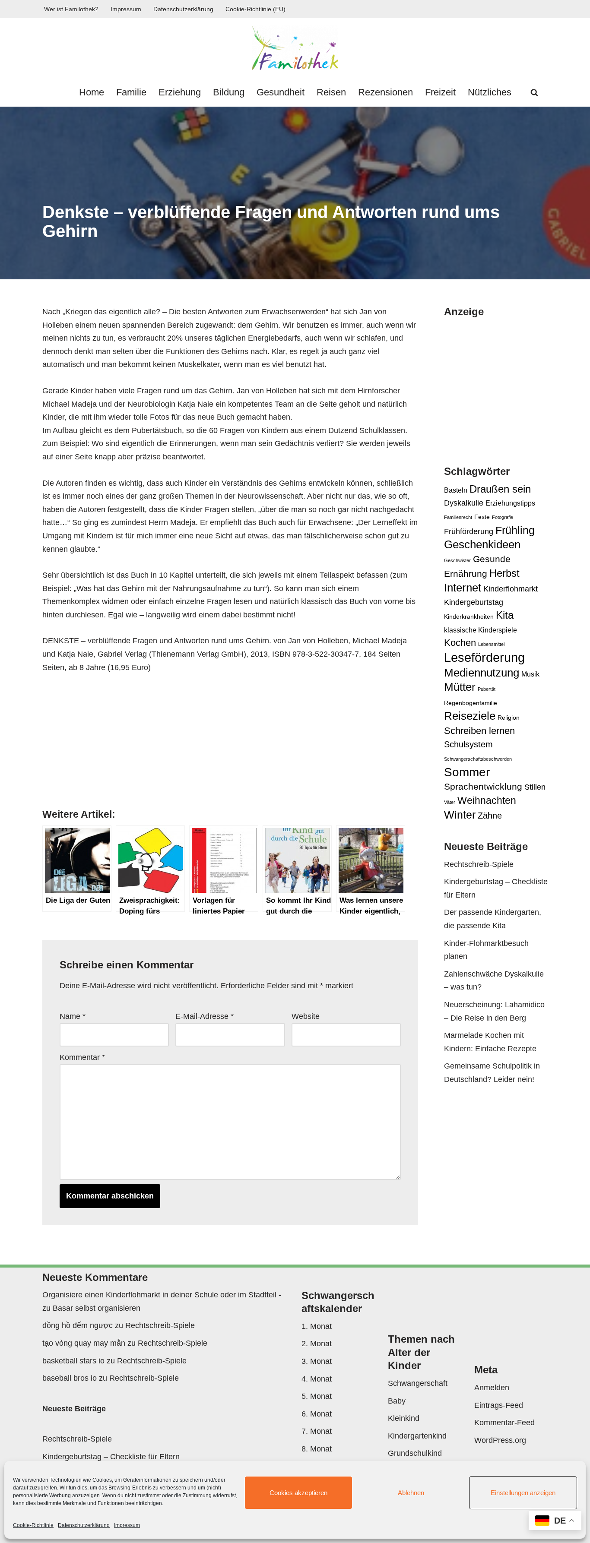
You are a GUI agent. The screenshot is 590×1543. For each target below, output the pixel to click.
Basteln (455, 490)
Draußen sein (500, 489)
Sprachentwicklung (483, 786)
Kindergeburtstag (473, 602)
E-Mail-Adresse (204, 1016)
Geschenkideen (482, 544)
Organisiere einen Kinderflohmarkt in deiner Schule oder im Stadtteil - (161, 1294)
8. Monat (316, 1449)
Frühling (515, 530)
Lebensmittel (491, 644)
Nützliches (489, 92)
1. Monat (316, 1326)
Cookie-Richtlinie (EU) (255, 9)
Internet (462, 587)
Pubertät (486, 689)
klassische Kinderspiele (480, 630)
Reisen (331, 92)
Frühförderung (468, 531)
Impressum (127, 1525)
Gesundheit (281, 92)
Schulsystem (468, 744)
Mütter (460, 687)
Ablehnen (411, 1492)
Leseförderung (484, 657)
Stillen (535, 786)
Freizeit (440, 92)
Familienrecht (458, 517)
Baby (397, 1401)
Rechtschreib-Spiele (479, 864)
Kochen (460, 642)
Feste (482, 516)
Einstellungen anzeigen (523, 1492)
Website (306, 1016)
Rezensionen (385, 92)
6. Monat (316, 1414)
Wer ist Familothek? (71, 9)
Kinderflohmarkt (510, 588)
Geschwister (457, 560)
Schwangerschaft (417, 1383)
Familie (131, 92)
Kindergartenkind (417, 1436)
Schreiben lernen (479, 730)
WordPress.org (500, 1440)
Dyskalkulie (463, 502)
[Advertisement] (516, 383)
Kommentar (82, 1057)
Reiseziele (469, 715)
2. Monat (316, 1343)
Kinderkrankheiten (469, 616)
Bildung (228, 92)
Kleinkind (403, 1418)
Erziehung (180, 92)
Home (91, 92)
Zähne (490, 815)
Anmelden (491, 1387)
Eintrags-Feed (498, 1405)
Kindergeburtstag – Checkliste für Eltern (111, 1456)
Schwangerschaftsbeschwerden (478, 759)
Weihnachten (486, 800)
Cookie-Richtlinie (33, 1525)
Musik (530, 674)
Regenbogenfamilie (470, 702)
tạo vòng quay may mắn (83, 1343)
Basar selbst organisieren (96, 1308)
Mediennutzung (481, 673)
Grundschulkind (415, 1453)
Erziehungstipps (510, 503)
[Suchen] (534, 92)
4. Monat (316, 1379)
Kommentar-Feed (504, 1422)
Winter (460, 815)
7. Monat (316, 1431)
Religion (509, 717)
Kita (505, 615)
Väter (449, 802)
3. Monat (316, 1361)
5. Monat (316, 1396)
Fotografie (502, 517)
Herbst (504, 573)
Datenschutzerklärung (84, 1525)
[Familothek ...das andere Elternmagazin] (295, 47)
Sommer (467, 772)
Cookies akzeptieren (298, 1492)
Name (73, 1016)
